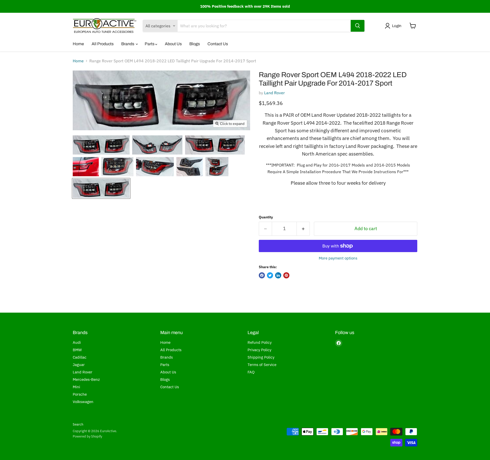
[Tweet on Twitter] (270, 275)
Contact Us (217, 44)
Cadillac (80, 357)
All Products (103, 44)
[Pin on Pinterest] (286, 275)
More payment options (338, 258)
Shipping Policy (261, 357)
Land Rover (274, 92)
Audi (77, 342)
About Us (173, 44)
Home (78, 44)
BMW (77, 349)
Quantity (266, 217)
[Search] (357, 26)
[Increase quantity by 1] (303, 229)
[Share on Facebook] (262, 275)
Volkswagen (83, 401)
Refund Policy (260, 342)
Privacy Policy (259, 349)
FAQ (251, 372)
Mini (76, 386)
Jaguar (79, 364)
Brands (128, 44)
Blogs (194, 44)
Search (78, 424)
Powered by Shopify (87, 436)
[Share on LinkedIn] (278, 275)
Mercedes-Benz (86, 379)
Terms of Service (262, 364)
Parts (150, 44)
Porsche (80, 394)
